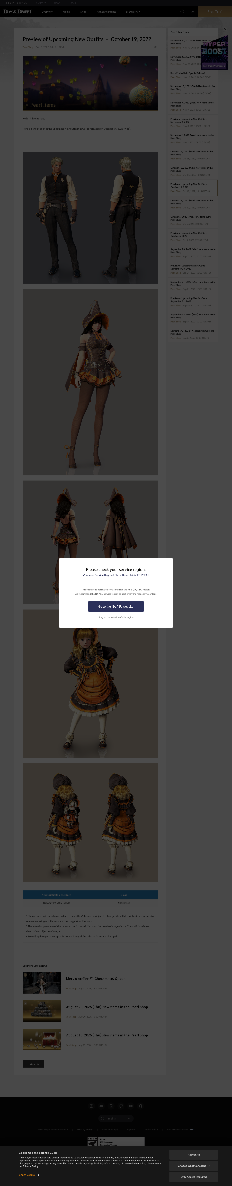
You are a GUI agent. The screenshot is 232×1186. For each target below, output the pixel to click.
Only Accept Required (194, 1176)
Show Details (27, 1174)
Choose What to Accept (192, 1165)
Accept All (194, 1154)
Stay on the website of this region (116, 617)
